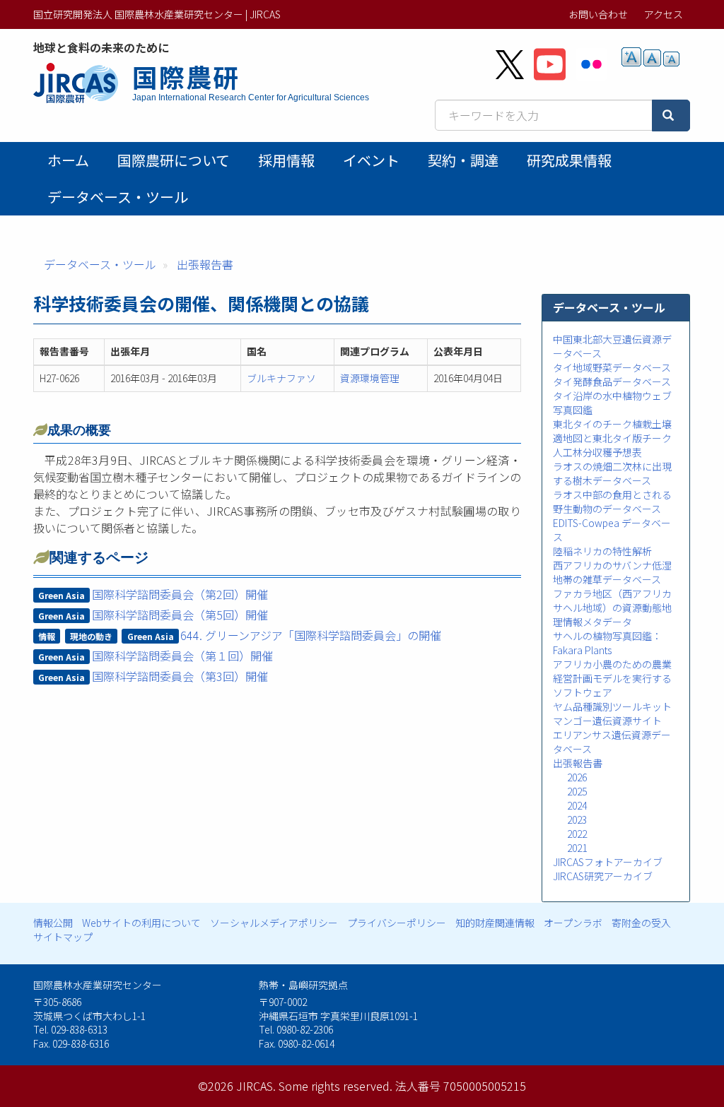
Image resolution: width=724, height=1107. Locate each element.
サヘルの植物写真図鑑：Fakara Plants (607, 643)
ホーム (68, 160)
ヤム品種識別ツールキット (612, 706)
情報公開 (53, 923)
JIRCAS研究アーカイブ (603, 876)
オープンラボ (573, 923)
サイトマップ (63, 937)
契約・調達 (463, 160)
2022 (577, 834)
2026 (577, 777)
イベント (371, 160)
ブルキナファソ (281, 378)
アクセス (663, 14)
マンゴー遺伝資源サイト (607, 721)
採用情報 (286, 160)
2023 (577, 819)
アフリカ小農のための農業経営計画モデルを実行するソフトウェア (612, 678)
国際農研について (173, 160)
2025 (577, 791)
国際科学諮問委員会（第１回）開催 (182, 655)
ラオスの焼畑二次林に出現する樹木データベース (612, 473)
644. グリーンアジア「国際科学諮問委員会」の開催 (310, 635)
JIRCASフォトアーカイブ (607, 862)
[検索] (671, 115)
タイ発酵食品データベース (612, 381)
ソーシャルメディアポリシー (274, 923)
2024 (577, 805)
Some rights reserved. (335, 1085)
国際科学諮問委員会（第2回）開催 (180, 594)
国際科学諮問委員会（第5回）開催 (180, 614)
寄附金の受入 (641, 923)
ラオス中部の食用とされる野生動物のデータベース (612, 501)
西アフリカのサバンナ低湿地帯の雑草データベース (612, 572)
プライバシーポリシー (396, 923)
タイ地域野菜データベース (612, 367)
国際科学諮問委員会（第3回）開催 (180, 676)
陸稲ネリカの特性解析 (602, 551)
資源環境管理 (369, 378)
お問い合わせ (598, 14)
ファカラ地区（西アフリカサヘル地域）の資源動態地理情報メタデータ (612, 607)
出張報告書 (205, 264)
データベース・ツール (117, 197)
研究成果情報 (569, 160)
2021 (577, 848)
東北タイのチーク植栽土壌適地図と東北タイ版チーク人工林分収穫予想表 (612, 438)
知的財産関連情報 (495, 923)
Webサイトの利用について (141, 923)
